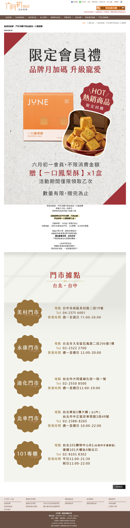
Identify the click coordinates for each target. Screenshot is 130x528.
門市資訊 (7, 509)
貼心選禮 (43, 17)
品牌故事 (7, 503)
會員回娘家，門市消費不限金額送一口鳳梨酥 (112, 23)
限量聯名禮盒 (55, 17)
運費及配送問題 (31, 506)
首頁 (89, 2)
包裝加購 (78, 17)
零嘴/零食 (67, 17)
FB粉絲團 (112, 503)
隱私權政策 (69, 499)
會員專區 (90, 499)
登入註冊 (109, 2)
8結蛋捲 (8, 17)
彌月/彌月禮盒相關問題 (51, 506)
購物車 (118, 2)
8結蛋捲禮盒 (19, 17)
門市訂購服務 (103, 17)
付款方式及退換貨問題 (51, 503)
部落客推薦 (8, 506)
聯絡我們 (112, 499)
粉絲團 (75, 2)
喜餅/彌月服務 (90, 17)
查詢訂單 (102, 2)
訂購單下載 (113, 506)
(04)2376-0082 (71, 518)
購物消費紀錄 (92, 503)
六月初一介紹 (9, 499)
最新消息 (95, 2)
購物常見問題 (31, 499)
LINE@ (83, 2)
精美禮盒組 (32, 17)
